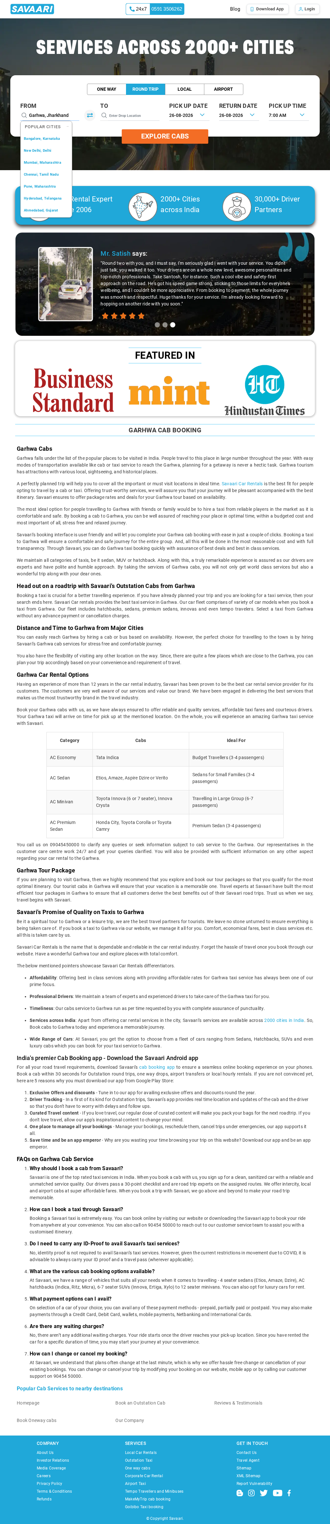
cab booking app (157, 1067)
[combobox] (289, 114)
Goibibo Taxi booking (144, 1507)
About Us (45, 1452)
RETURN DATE (238, 105)
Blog (235, 9)
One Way (106, 89)
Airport (223, 89)
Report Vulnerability (254, 1483)
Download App (270, 8)
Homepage (28, 1403)
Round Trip (145, 89)
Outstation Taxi (139, 1460)
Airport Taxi (135, 1483)
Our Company (129, 1420)
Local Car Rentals (141, 1452)
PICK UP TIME (287, 105)
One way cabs (137, 1468)
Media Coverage (51, 1468)
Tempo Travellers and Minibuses (154, 1491)
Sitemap (244, 1468)
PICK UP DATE (188, 105)
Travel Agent (248, 1460)
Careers (44, 1476)
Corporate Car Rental (144, 1476)
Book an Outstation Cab (140, 1403)
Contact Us (247, 1452)
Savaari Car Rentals (242, 483)
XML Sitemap (249, 1476)
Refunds (44, 1499)
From (28, 105)
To (104, 105)
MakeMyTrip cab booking (148, 1499)
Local (185, 89)
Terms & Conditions (54, 1491)
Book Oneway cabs (36, 1420)
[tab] (157, 325)
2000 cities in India (284, 1020)
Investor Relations (53, 1460)
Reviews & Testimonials (238, 1403)
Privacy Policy (50, 1483)
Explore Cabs (165, 136)
